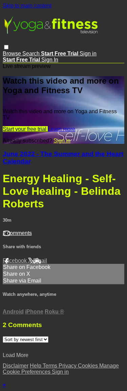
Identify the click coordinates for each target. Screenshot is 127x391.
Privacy (68, 366)
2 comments (17, 233)
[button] (6, 47)
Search (31, 53)
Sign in (88, 53)
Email (40, 261)
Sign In (49, 60)
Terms (51, 366)
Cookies (88, 366)
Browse (12, 53)
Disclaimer (15, 366)
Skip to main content (27, 5)
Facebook (15, 261)
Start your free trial (25, 129)
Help (36, 366)
